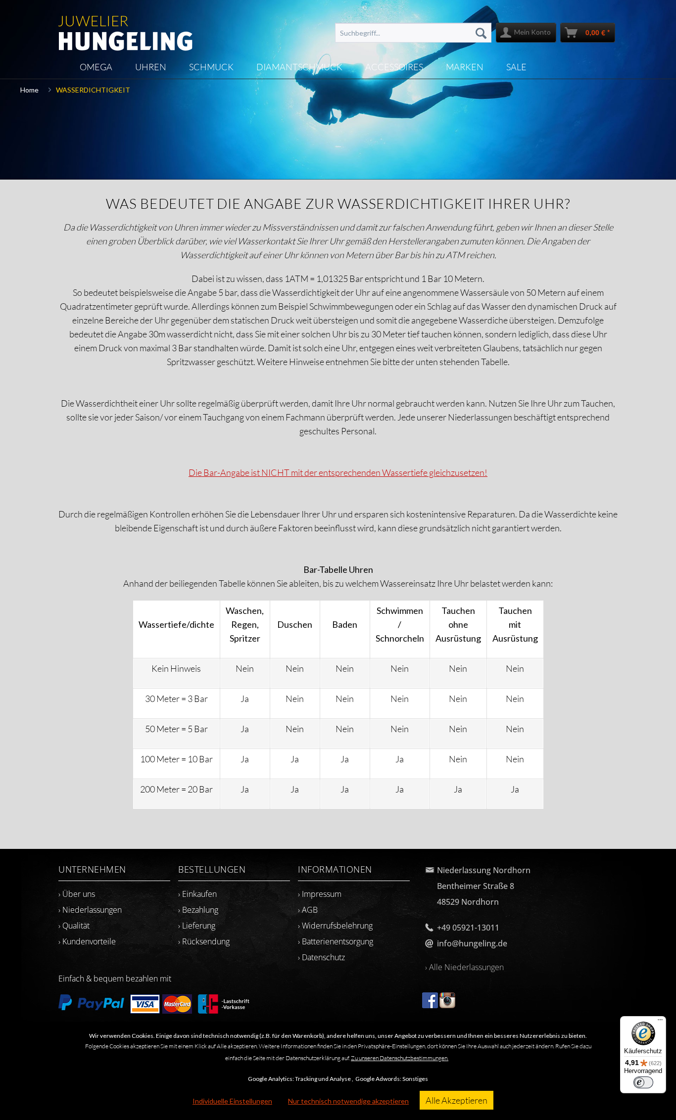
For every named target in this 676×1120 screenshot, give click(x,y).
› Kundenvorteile (87, 941)
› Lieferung (196, 925)
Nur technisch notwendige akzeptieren (348, 1101)
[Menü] (660, 1022)
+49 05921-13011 (468, 927)
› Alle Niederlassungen (464, 967)
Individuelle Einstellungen (232, 1101)
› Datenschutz (321, 957)
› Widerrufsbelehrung (335, 925)
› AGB (308, 909)
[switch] (643, 1082)
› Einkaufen (197, 893)
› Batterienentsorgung (335, 941)
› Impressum (319, 893)
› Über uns (76, 893)
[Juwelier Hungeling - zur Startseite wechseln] (125, 28)
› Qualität (74, 925)
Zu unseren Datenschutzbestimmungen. (399, 1058)
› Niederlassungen (90, 909)
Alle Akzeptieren (456, 1100)
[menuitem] (413, 33)
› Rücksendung (204, 941)
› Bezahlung (198, 909)
